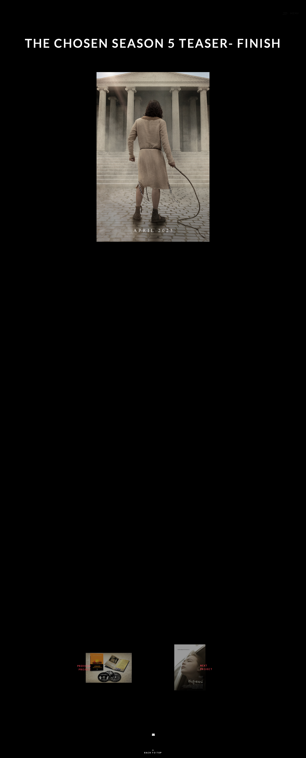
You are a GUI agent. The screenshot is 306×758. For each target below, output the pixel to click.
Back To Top (153, 752)
